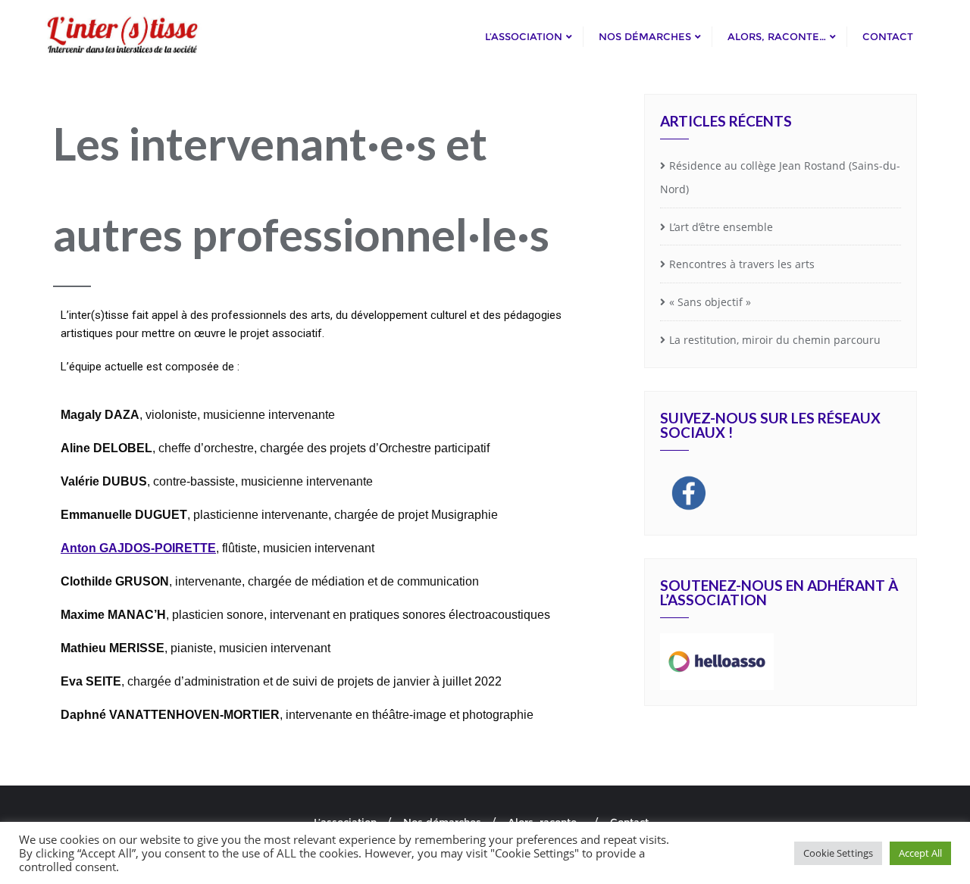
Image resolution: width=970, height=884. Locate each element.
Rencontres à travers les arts (742, 264)
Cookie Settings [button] (838, 853)
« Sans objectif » (710, 302)
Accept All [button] (920, 853)
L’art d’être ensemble (721, 227)
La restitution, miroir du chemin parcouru (775, 340)
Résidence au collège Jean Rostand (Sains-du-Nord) (780, 177)
